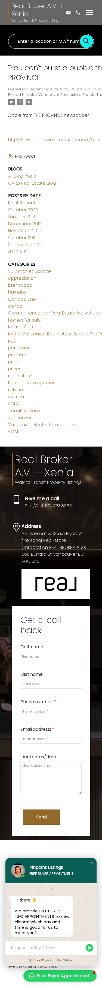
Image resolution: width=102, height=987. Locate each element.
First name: (32, 647)
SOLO (13, 404)
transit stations (24, 411)
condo (15, 306)
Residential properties (31, 383)
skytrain (16, 396)
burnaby (17, 292)
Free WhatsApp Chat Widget (53, 960)
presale (16, 362)
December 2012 (24, 224)
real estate (20, 376)
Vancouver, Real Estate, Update (42, 424)
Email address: (36, 729)
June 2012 (18, 251)
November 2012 (24, 230)
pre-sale (17, 355)
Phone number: (37, 702)
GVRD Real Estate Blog (32, 183)
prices (14, 369)
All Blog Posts (22, 176)
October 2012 (22, 237)
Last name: (32, 674)
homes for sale (24, 320)
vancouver (20, 417)
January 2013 (21, 216)
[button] (91, 863)
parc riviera (20, 348)
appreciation (22, 278)
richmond (18, 390)
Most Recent (21, 203)
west (13, 431)
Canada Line (22, 299)
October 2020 (23, 210)
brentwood (20, 285)
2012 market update (29, 271)
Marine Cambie (24, 327)
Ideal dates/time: (38, 757)
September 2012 (25, 245)
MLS (12, 341)
